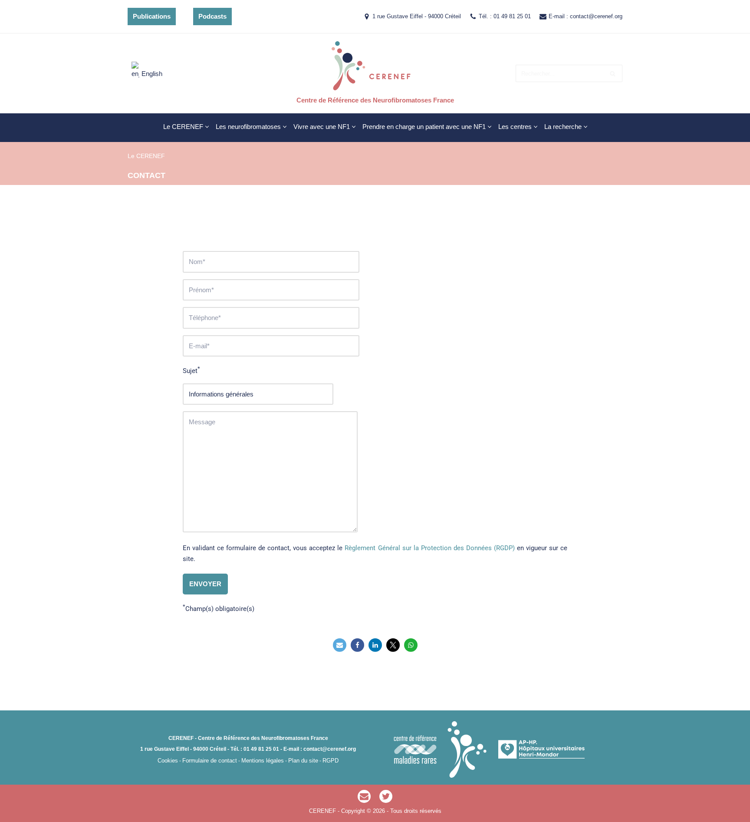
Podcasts (212, 16)
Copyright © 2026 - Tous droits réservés (391, 811)
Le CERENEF (146, 156)
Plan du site (303, 760)
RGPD (330, 760)
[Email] (339, 645)
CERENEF (323, 811)
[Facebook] (357, 645)
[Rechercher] (612, 73)
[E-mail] (364, 796)
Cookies (168, 760)
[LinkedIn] (375, 645)
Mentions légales (262, 760)
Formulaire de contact (209, 760)
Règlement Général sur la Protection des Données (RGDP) (429, 548)
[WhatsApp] (411, 645)
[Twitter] (393, 645)
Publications (152, 16)
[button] (207, 127)
